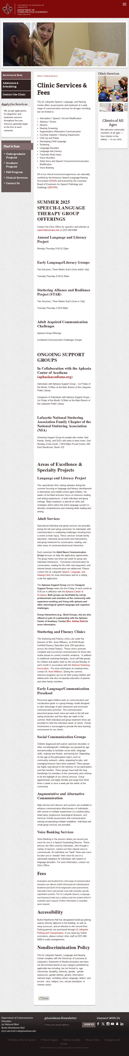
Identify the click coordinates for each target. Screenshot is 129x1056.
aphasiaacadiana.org (54, 376)
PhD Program (14, 172)
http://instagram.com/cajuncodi (108, 1024)
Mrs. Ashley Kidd (76, 621)
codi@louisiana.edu (26, 1031)
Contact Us (13, 183)
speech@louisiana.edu (48, 230)
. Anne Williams (54, 671)
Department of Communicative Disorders (32, 11)
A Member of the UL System (21, 1040)
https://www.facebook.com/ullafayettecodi (99, 1024)
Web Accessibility (71, 1040)
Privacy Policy (92, 1040)
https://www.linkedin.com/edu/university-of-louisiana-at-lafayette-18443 (121, 1024)
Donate (63, 1044)
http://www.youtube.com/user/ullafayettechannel (112, 1024)
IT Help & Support (49, 1040)
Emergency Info (112, 1040)
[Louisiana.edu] (8, 13)
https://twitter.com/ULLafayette (103, 1024)
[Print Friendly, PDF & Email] (43, 999)
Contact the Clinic (14, 95)
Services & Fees (12, 75)
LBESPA (52, 187)
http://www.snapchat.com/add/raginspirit (117, 1024)
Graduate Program (12, 165)
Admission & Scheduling (10, 85)
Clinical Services (17, 178)
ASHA (53, 181)
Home (39, 76)
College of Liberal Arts (24, 14)
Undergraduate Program (15, 156)
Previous (101, 88)
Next (125, 88)
